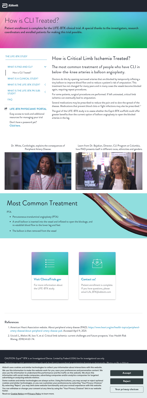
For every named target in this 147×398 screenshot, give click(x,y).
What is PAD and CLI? (20, 67)
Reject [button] (126, 381)
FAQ (10, 99)
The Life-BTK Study (16, 56)
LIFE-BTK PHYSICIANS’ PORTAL (28, 109)
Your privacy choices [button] (127, 389)
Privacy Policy (34, 394)
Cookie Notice (17, 394)
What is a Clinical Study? (23, 78)
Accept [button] (127, 373)
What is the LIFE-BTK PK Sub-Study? (24, 92)
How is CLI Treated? (22, 72)
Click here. (15, 125)
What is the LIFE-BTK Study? (24, 84)
